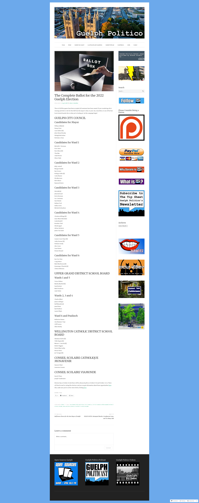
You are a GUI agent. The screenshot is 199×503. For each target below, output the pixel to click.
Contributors (121, 45)
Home (63, 45)
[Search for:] (131, 91)
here (110, 385)
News (62, 404)
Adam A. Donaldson (73, 103)
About (69, 45)
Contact (135, 45)
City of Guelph (96, 404)
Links (128, 45)
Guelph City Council (79, 45)
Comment (108, 447)
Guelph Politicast (110, 45)
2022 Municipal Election (77, 404)
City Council (88, 404)
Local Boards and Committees (95, 45)
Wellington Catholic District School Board (76, 406)
